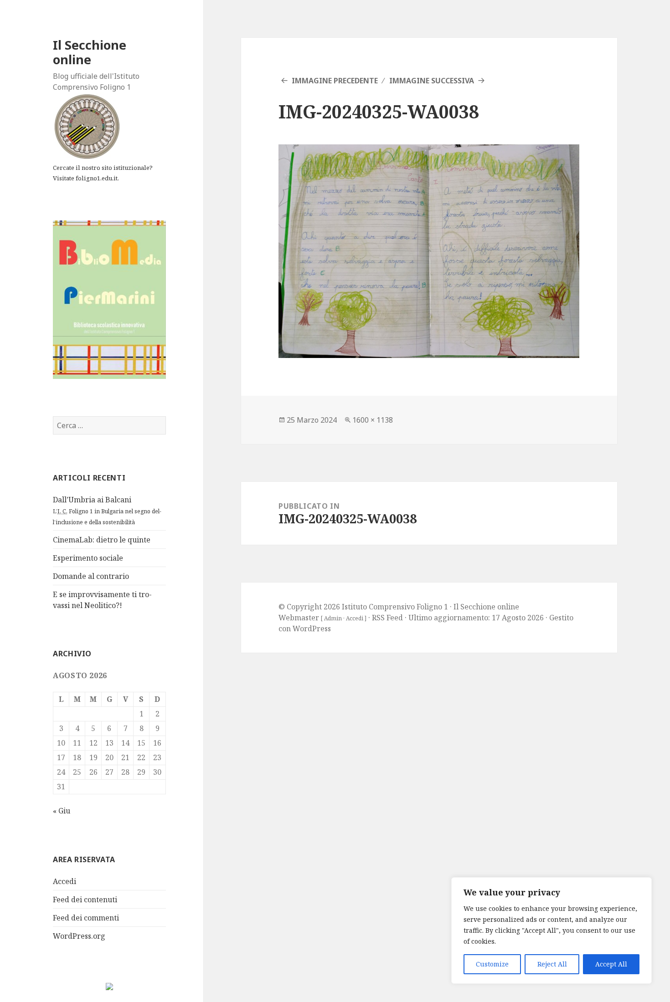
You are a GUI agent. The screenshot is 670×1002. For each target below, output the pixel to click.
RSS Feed (387, 618)
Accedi (64, 881)
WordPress (312, 629)
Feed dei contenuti (85, 900)
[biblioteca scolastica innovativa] (109, 299)
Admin (333, 618)
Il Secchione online (89, 52)
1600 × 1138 (372, 420)
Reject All (552, 964)
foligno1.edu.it (97, 178)
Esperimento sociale (88, 558)
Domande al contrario (91, 576)
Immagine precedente (335, 81)
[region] (551, 930)
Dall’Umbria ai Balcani (107, 510)
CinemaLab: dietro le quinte (101, 540)
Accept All (611, 964)
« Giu (61, 811)
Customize (492, 964)
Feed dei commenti (86, 918)
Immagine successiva (431, 81)
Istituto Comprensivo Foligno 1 (395, 607)
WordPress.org (79, 936)
